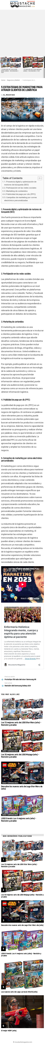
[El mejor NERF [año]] (22, 1011)
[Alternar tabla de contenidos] (38, 178)
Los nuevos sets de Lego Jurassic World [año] (19, 992)
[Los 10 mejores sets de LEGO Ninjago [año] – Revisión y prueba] (22, 741)
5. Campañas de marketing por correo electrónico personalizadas (20, 199)
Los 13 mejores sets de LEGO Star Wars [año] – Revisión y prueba (21, 723)
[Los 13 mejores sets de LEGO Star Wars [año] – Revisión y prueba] (22, 709)
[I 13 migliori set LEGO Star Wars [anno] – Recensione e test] (10, 62)
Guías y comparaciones (10, 719)
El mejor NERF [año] (8, 1030)
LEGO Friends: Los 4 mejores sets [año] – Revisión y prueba (18, 819)
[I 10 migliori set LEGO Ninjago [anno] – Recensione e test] (33, 62)
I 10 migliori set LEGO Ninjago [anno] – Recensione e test (32, 70)
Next (44, 67)
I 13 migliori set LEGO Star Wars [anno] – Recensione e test (9, 71)
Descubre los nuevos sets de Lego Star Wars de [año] (21, 787)
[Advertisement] (22, 32)
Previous (1, 67)
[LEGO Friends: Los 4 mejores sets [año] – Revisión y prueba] (22, 805)
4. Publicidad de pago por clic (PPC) (20, 194)
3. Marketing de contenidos (16, 191)
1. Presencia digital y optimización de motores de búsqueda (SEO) (20, 183)
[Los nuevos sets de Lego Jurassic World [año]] (22, 974)
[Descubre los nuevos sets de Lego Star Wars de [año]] (22, 773)
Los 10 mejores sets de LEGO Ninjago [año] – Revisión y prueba (20, 755)
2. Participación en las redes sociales (20, 188)
